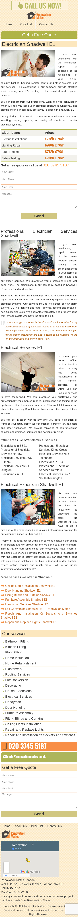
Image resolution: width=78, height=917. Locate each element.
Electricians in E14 (51, 462)
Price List (26, 24)
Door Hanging (15, 707)
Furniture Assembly (19, 713)
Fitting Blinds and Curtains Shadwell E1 (31, 595)
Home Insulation (17, 658)
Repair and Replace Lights (24, 729)
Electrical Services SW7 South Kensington (54, 476)
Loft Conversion (16, 680)
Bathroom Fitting (17, 641)
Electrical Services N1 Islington (15, 468)
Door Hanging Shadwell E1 (23, 590)
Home (8, 24)
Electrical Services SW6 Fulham (16, 459)
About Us (21, 826)
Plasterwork (13, 669)
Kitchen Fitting (15, 647)
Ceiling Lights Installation (23, 724)
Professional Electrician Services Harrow (16, 451)
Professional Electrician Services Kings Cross (54, 447)
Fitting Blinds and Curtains (24, 718)
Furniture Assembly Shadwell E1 (26, 599)
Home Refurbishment (20, 663)
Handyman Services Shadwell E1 (27, 604)
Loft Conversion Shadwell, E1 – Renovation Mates (37, 608)
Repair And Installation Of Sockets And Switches (40, 735)
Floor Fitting (13, 652)
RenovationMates (34, 905)
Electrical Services (18, 696)
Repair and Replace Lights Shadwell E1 (31, 622)
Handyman (13, 702)
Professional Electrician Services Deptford (54, 468)
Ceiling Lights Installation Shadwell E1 (30, 585)
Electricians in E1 (12, 474)
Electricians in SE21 (14, 445)
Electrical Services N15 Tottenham (54, 455)
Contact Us (46, 24)
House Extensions (18, 691)
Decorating (13, 685)
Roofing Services (17, 674)
